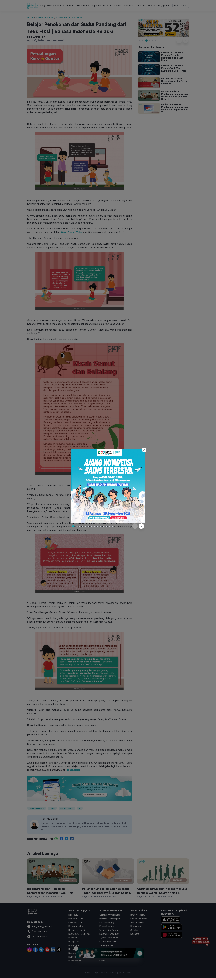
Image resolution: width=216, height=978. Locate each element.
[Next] (141, 526)
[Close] (144, 450)
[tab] (73, 526)
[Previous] (135, 526)
